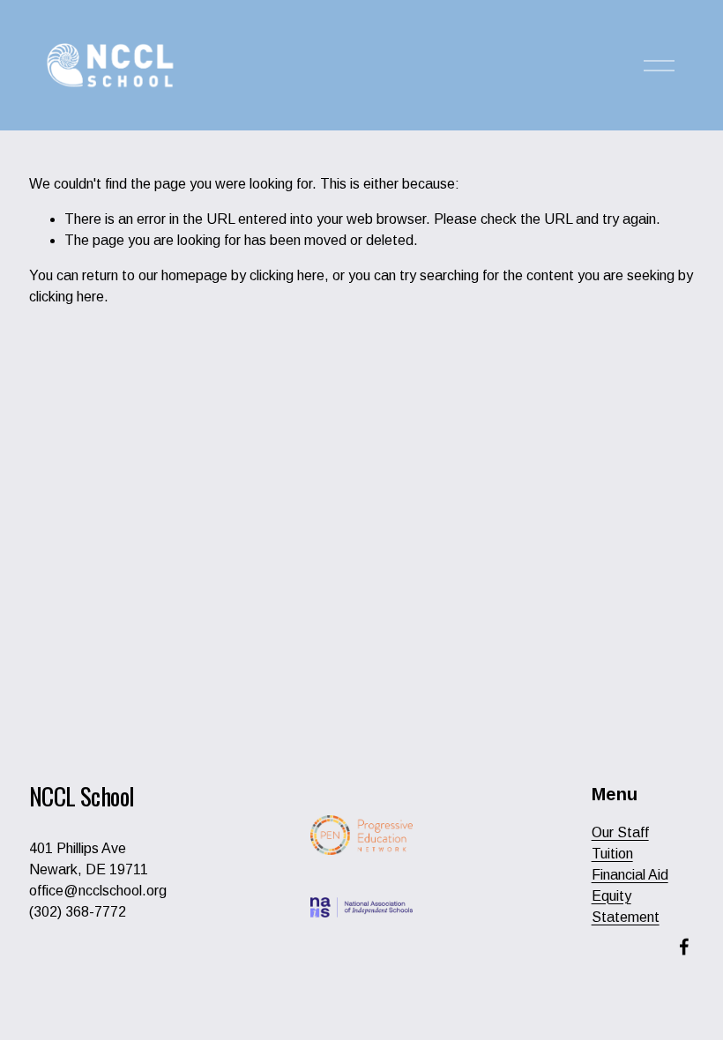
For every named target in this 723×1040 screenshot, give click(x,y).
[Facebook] (684, 946)
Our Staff (620, 832)
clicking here (287, 275)
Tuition (612, 853)
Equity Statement (626, 906)
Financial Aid (630, 874)
